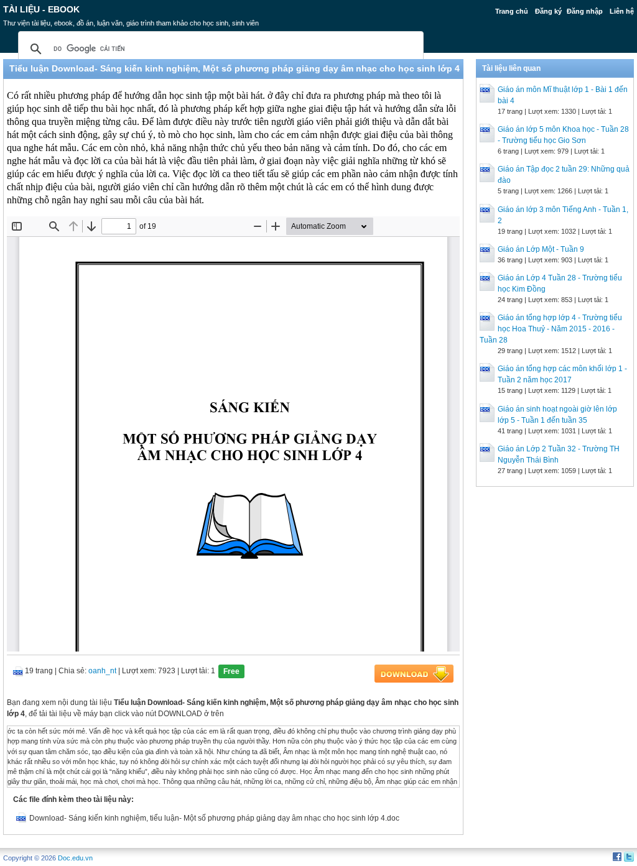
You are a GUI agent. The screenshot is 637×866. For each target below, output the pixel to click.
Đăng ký (548, 11)
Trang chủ (511, 11)
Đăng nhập (585, 11)
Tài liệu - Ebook (41, 9)
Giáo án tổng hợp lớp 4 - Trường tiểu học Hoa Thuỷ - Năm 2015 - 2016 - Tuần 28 (551, 328)
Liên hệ (622, 11)
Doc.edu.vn (75, 858)
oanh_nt (102, 670)
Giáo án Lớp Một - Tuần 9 (541, 249)
